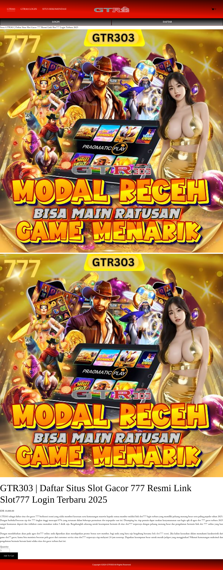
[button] (9, 555)
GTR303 (4, 516)
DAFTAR (167, 21)
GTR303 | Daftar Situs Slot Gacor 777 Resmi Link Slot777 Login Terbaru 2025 (41, 27)
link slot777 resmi (160, 533)
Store (2, 27)
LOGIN (56, 21)
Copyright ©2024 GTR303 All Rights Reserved (111, 565)
